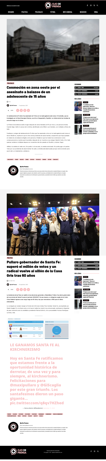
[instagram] (22, 178)
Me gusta (96, 87)
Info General (86, 114)
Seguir (96, 91)
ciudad (27, 159)
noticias (32, 159)
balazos (21, 159)
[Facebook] (87, 5)
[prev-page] (75, 137)
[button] (97, 5)
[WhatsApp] (24, 110)
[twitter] (24, 178)
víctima (49, 159)
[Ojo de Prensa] (8, 105)
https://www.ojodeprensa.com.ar (26, 169)
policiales (38, 159)
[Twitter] (94, 5)
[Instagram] (90, 5)
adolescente (10, 159)
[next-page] (78, 137)
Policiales (10, 83)
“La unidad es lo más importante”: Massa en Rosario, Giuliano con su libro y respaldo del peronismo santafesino (91, 108)
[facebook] (20, 178)
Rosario (44, 159)
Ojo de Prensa (13, 105)
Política (85, 102)
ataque (16, 159)
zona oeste (55, 159)
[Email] (28, 110)
